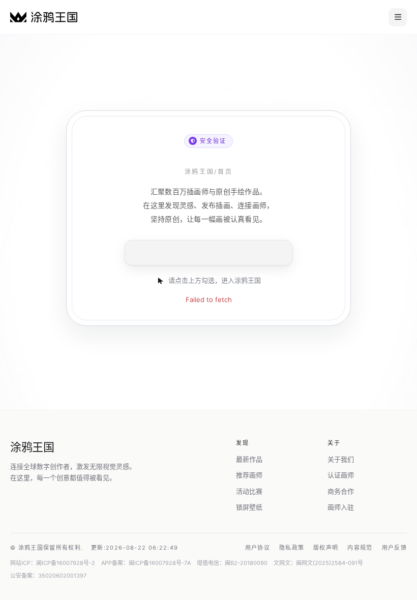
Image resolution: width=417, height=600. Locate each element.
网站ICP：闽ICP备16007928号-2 (52, 562)
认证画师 (340, 475)
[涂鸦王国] (43, 17)
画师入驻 (340, 507)
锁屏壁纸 (249, 507)
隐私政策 (291, 547)
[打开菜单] (398, 17)
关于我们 (340, 459)
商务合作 (340, 491)
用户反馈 (394, 547)
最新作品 (249, 459)
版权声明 (325, 547)
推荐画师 (249, 475)
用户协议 (257, 547)
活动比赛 (249, 491)
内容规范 (359, 547)
